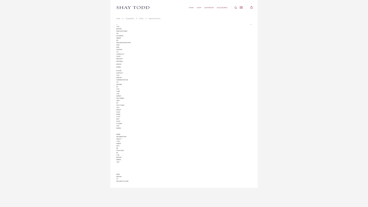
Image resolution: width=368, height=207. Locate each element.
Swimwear (209, 7)
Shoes (141, 18)
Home (191, 7)
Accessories (222, 7)
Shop (199, 7)
